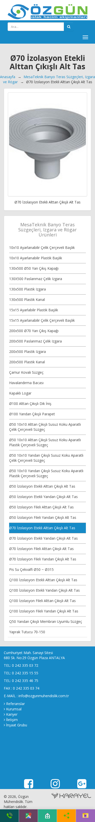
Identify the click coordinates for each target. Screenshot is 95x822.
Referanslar (15, 703)
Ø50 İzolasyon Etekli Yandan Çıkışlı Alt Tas (43, 496)
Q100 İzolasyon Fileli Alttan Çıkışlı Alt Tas (42, 600)
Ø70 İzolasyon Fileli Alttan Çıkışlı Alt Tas (41, 548)
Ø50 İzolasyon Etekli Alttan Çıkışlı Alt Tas (42, 486)
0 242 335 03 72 (25, 665)
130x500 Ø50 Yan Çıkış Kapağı (34, 268)
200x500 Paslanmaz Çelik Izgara (35, 341)
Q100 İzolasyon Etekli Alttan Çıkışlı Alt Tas (43, 579)
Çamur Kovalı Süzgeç (26, 372)
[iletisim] (85, 815)
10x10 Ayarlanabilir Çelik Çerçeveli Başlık (42, 247)
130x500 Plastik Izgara (27, 289)
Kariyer (11, 714)
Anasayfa (7, 76)
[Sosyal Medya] (66, 815)
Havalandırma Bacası (26, 382)
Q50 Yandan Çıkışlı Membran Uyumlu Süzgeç (45, 621)
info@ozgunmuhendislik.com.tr (43, 695)
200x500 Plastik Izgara (27, 351)
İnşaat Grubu (16, 725)
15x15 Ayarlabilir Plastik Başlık (33, 309)
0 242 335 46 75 (25, 680)
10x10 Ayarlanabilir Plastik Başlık (35, 257)
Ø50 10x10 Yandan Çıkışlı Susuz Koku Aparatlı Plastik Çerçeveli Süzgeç (46, 473)
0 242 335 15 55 (25, 673)
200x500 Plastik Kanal (27, 361)
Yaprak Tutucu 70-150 (27, 631)
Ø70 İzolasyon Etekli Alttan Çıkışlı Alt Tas (42, 527)
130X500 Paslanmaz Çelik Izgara (35, 278)
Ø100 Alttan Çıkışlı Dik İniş (30, 403)
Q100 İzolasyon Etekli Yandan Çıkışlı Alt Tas (44, 590)
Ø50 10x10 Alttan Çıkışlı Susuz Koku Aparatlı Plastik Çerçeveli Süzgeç (45, 442)
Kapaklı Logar (20, 393)
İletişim (12, 719)
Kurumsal (14, 709)
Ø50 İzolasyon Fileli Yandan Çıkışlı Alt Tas (42, 517)
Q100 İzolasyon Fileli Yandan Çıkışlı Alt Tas (43, 611)
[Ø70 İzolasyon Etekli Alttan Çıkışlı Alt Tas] (47, 144)
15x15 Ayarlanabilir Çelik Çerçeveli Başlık (42, 320)
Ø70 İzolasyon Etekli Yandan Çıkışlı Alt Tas (43, 538)
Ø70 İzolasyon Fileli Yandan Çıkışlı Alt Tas (42, 559)
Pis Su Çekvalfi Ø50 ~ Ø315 (31, 569)
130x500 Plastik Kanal (27, 299)
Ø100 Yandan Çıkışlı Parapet (32, 414)
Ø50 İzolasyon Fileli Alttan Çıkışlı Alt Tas (41, 507)
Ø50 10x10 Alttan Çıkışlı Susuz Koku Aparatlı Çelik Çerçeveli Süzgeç (45, 427)
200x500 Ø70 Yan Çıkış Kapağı (34, 330)
